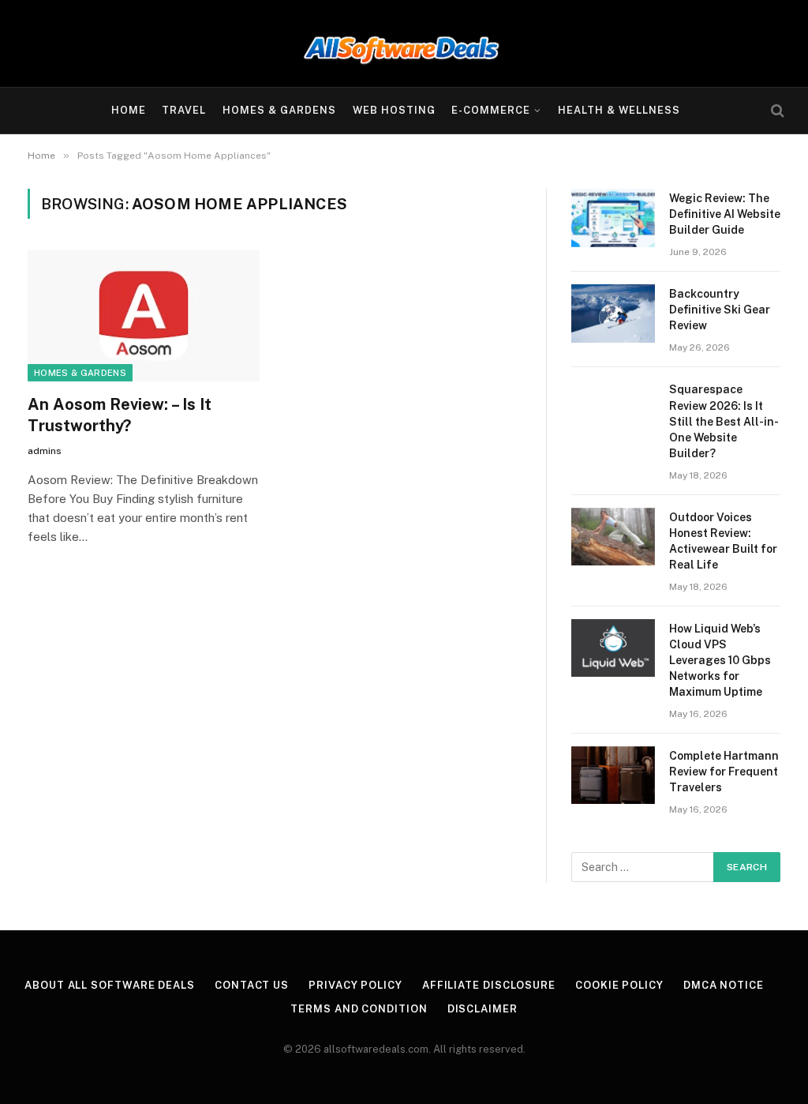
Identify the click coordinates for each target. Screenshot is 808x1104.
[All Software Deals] (403, 43)
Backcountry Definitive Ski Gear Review (719, 309)
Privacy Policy (355, 985)
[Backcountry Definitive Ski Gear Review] (613, 313)
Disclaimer (482, 1009)
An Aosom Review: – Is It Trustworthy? (119, 415)
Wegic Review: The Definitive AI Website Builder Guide (724, 214)
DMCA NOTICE (723, 985)
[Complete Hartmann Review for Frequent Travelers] (613, 775)
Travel (184, 110)
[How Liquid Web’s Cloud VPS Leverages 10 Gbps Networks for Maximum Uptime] (613, 648)
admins (45, 450)
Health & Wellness (619, 110)
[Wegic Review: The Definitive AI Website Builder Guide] (613, 217)
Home (128, 110)
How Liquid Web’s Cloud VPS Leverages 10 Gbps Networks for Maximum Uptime (720, 660)
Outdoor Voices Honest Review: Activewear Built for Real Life (723, 541)
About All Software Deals (109, 985)
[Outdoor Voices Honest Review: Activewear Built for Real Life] (613, 536)
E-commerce (490, 110)
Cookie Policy (619, 985)
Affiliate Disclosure (489, 985)
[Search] (776, 111)
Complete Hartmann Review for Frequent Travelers (724, 771)
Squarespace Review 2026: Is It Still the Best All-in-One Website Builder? (724, 421)
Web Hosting (394, 110)
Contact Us (252, 985)
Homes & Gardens (279, 110)
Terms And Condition (358, 1009)
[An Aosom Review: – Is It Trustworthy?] (144, 315)
